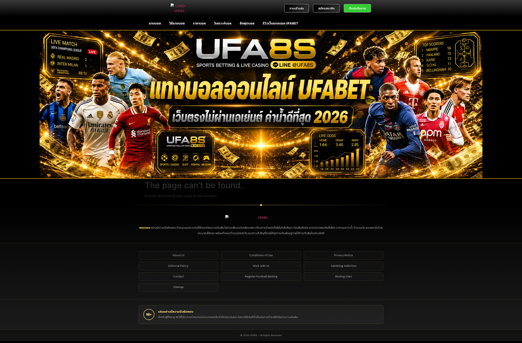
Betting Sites (343, 276)
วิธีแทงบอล (177, 23)
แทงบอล (155, 23)
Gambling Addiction (343, 266)
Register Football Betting (261, 276)
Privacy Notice (343, 255)
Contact (178, 276)
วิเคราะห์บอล (222, 23)
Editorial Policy (178, 266)
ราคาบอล (199, 23)
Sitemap (178, 287)
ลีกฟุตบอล (247, 23)
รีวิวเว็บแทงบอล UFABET (280, 23)
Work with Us (261, 266)
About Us (179, 255)
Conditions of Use (261, 255)
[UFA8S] (261, 217)
